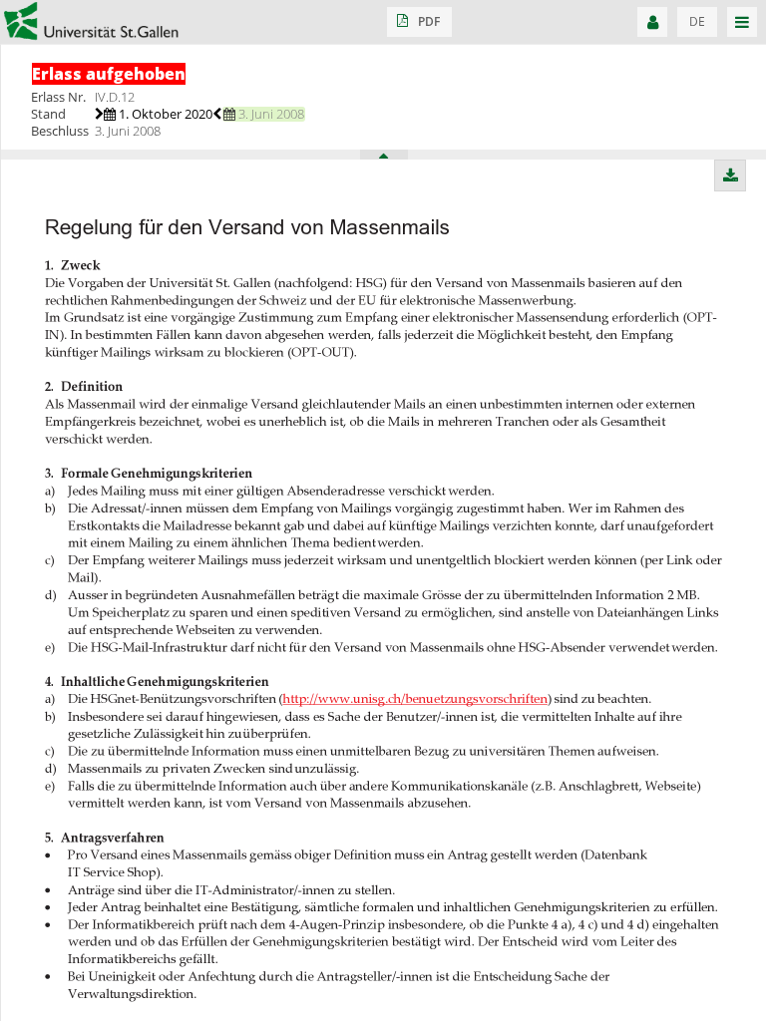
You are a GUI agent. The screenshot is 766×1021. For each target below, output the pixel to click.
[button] (419, 22)
